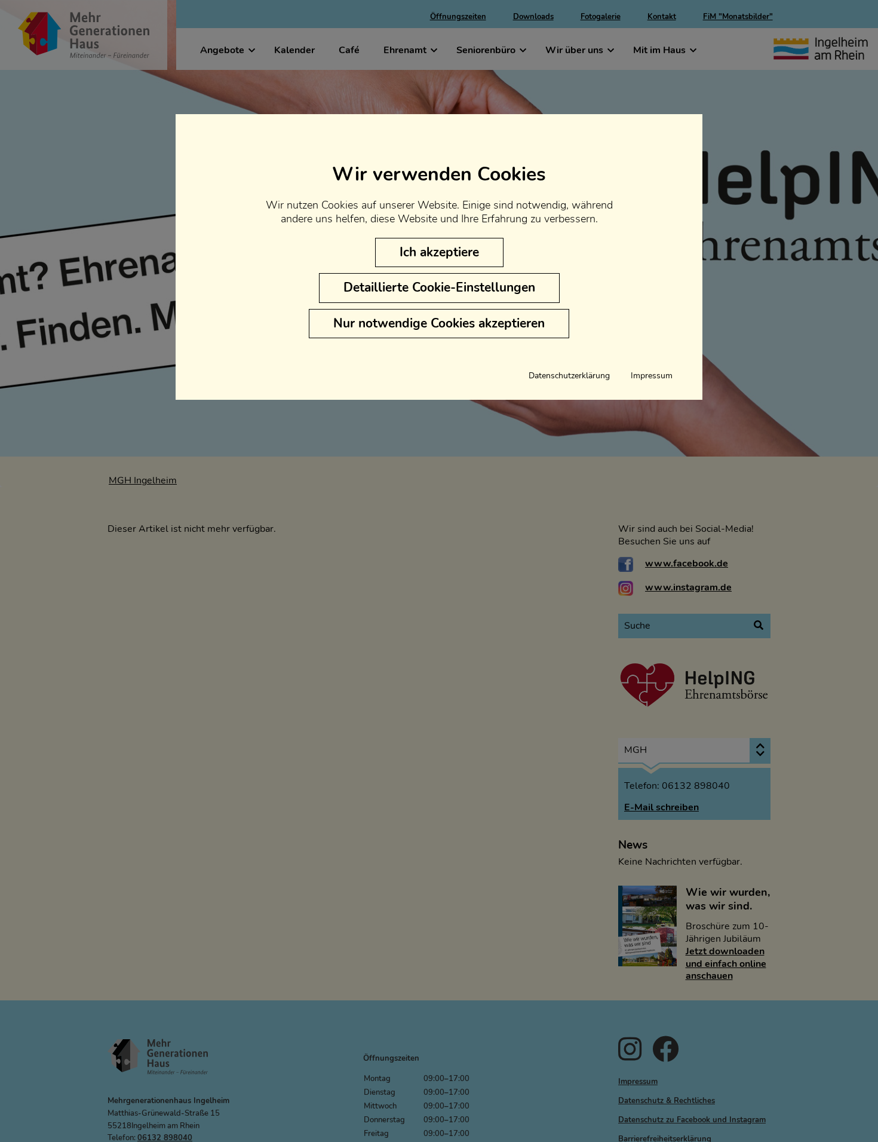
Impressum (652, 376)
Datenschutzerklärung (569, 376)
